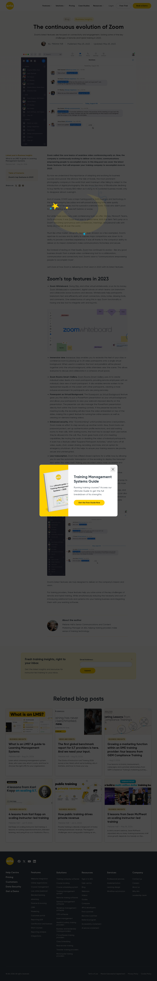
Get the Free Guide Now (89, 502)
